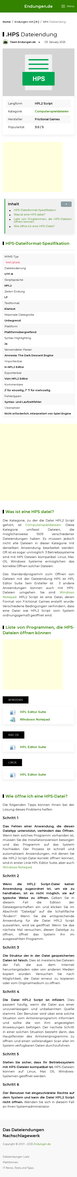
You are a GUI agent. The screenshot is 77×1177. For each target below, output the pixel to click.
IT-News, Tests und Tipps (18, 1167)
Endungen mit (27, 21)
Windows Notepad (35, 719)
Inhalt (13, 204)
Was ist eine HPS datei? (29, 214)
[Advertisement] (33, 167)
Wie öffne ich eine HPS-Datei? (34, 226)
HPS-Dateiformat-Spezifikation (35, 210)
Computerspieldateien (52, 111)
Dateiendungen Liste (16, 1156)
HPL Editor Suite (33, 712)
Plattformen (10, 1162)
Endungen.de (38, 6)
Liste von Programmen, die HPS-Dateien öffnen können (43, 220)
